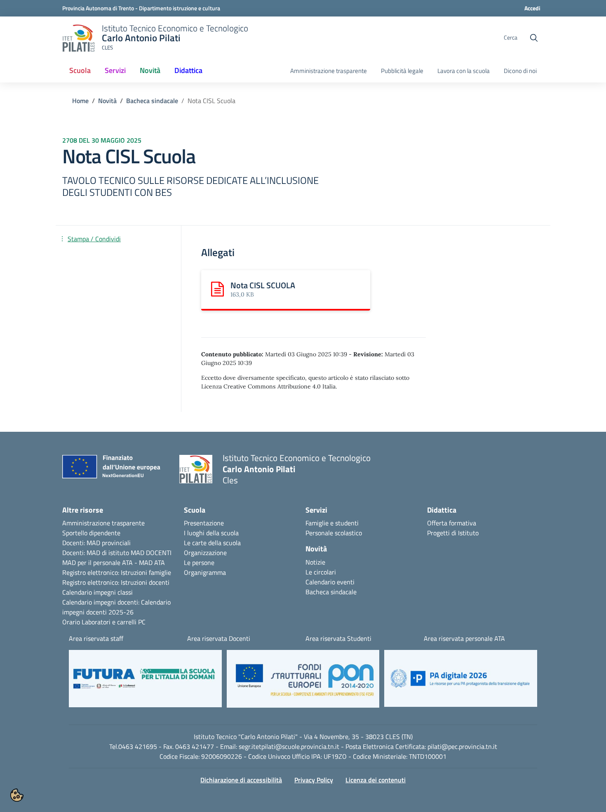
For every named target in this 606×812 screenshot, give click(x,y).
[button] (145, 683)
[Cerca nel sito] (534, 38)
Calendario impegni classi (97, 592)
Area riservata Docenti (218, 638)
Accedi (532, 8)
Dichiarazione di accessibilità (241, 780)
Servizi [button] (115, 70)
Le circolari (320, 572)
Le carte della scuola (212, 543)
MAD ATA (152, 562)
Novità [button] (150, 70)
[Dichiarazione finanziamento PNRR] (114, 468)
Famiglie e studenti (332, 523)
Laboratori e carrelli (109, 622)
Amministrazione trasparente (328, 70)
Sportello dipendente (91, 533)
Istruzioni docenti (145, 582)
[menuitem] (80, 70)
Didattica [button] (188, 70)
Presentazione (204, 523)
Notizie (315, 562)
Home (80, 101)
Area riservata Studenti (338, 638)
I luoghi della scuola (211, 533)
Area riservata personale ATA (464, 638)
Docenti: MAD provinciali (96, 543)
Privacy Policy (313, 780)
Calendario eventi (330, 582)
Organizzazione (205, 553)
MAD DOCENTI (151, 553)
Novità (107, 101)
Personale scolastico (333, 533)
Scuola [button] (80, 70)
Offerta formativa (451, 523)
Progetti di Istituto (453, 533)
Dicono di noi (520, 70)
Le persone (199, 562)
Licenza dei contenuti (375, 780)
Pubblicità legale (402, 70)
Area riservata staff (96, 638)
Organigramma (205, 572)
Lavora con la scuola (463, 70)
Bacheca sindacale (152, 101)
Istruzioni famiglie (146, 572)
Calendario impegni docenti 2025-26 (116, 607)
